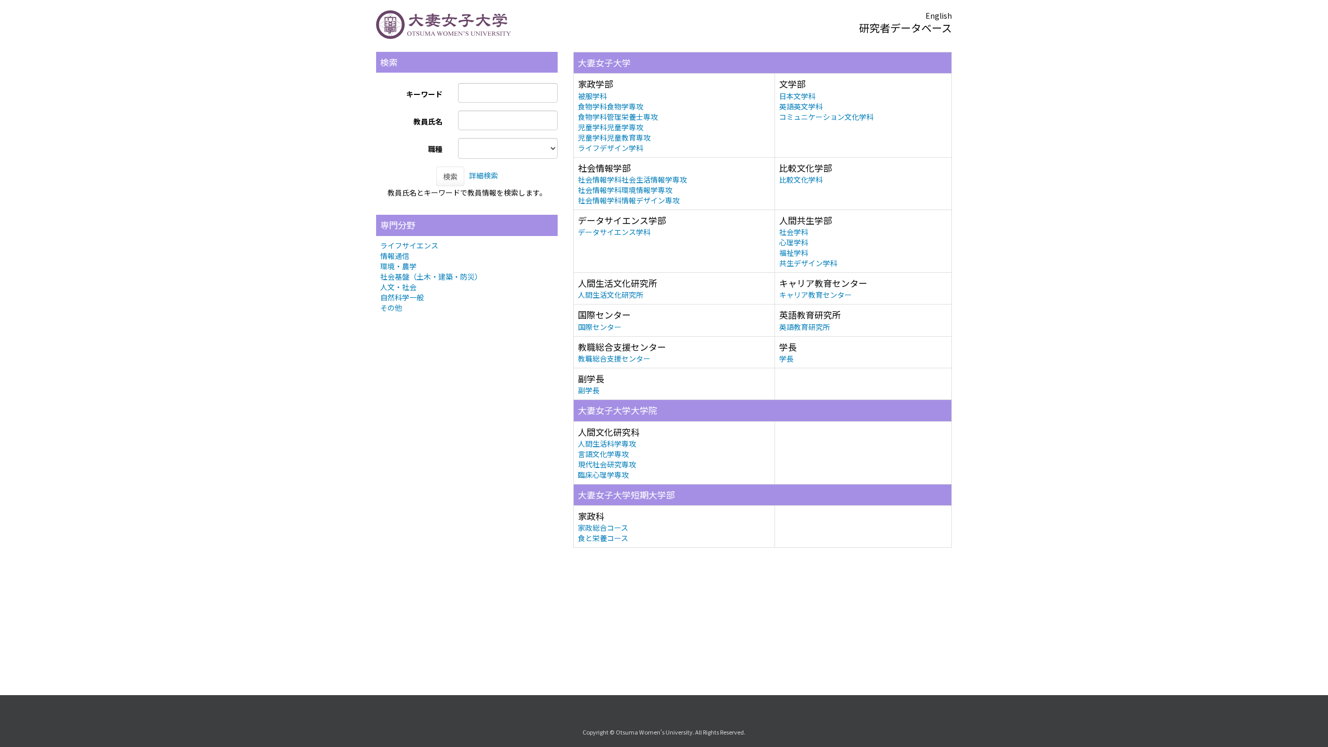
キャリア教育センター (815, 294)
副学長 (589, 390)
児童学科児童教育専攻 (614, 137)
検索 (450, 176)
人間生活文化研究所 (610, 294)
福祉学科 (793, 252)
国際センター (599, 327)
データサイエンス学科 (614, 232)
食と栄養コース (603, 538)
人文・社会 (398, 287)
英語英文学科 (801, 106)
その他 (391, 307)
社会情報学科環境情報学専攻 (625, 190)
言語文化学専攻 (603, 454)
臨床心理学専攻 (603, 474)
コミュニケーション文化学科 (826, 117)
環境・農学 (398, 266)
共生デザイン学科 (808, 263)
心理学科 (793, 242)
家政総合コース (603, 527)
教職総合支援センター (614, 358)
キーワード (424, 94)
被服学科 (592, 96)
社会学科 (793, 232)
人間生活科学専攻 (607, 443)
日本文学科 (797, 96)
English (938, 15)
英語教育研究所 (804, 327)
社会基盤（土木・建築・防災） (431, 276)
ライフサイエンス (409, 245)
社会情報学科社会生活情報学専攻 (632, 179)
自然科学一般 (402, 297)
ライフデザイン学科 (610, 148)
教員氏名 (427, 121)
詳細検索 (483, 175)
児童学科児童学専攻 (610, 127)
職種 (435, 149)
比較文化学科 (801, 179)
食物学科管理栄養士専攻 (618, 117)
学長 (786, 358)
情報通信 (394, 256)
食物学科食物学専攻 (610, 106)
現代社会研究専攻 (607, 464)
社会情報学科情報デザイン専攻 (629, 200)
